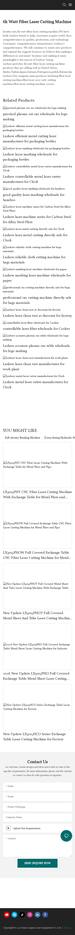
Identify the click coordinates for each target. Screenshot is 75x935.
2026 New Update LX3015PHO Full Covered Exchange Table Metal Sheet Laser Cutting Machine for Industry (36, 676)
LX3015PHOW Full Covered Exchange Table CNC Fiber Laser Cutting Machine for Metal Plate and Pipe (36, 556)
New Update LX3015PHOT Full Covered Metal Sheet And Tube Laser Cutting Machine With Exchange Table (37, 616)
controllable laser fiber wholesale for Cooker (36, 329)
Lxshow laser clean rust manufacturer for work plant (33, 366)
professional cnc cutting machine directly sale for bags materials (37, 300)
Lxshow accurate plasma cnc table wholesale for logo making (36, 348)
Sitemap (68, 928)
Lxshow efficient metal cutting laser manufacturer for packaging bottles (29, 138)
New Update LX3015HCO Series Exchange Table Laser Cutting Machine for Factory (34, 736)
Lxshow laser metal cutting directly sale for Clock (35, 237)
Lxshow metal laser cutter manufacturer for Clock (35, 384)
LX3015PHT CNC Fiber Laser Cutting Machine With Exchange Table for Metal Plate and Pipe (37, 495)
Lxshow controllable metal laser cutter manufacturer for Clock (31, 179)
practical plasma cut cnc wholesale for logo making (35, 116)
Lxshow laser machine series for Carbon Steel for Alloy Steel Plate (37, 219)
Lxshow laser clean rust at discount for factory (37, 315)
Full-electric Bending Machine (22, 437)
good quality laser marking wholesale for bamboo (33, 197)
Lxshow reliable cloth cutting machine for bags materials (34, 260)
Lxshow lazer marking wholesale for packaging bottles (30, 157)
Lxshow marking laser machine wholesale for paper (37, 278)
